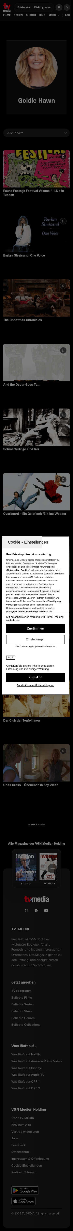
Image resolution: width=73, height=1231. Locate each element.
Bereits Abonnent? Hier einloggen (35, 685)
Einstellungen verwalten (35, 639)
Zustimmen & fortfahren (35, 628)
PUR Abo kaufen (35, 677)
